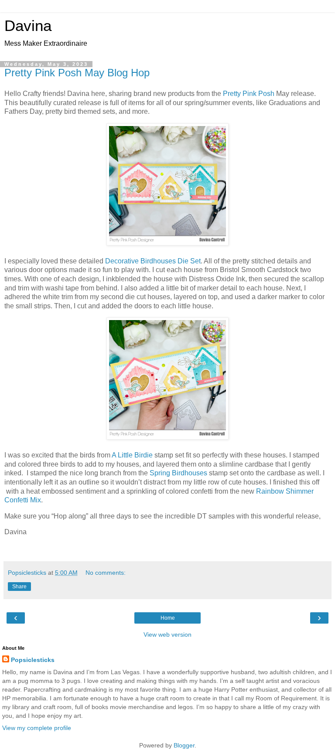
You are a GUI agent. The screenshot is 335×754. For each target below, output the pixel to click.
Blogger (184, 745)
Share (19, 586)
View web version (167, 634)
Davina (27, 25)
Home (168, 618)
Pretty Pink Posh (248, 93)
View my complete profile (36, 727)
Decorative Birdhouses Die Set (153, 261)
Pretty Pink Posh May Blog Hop (77, 72)
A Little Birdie (132, 455)
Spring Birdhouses (178, 473)
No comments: (105, 572)
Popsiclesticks (33, 659)
